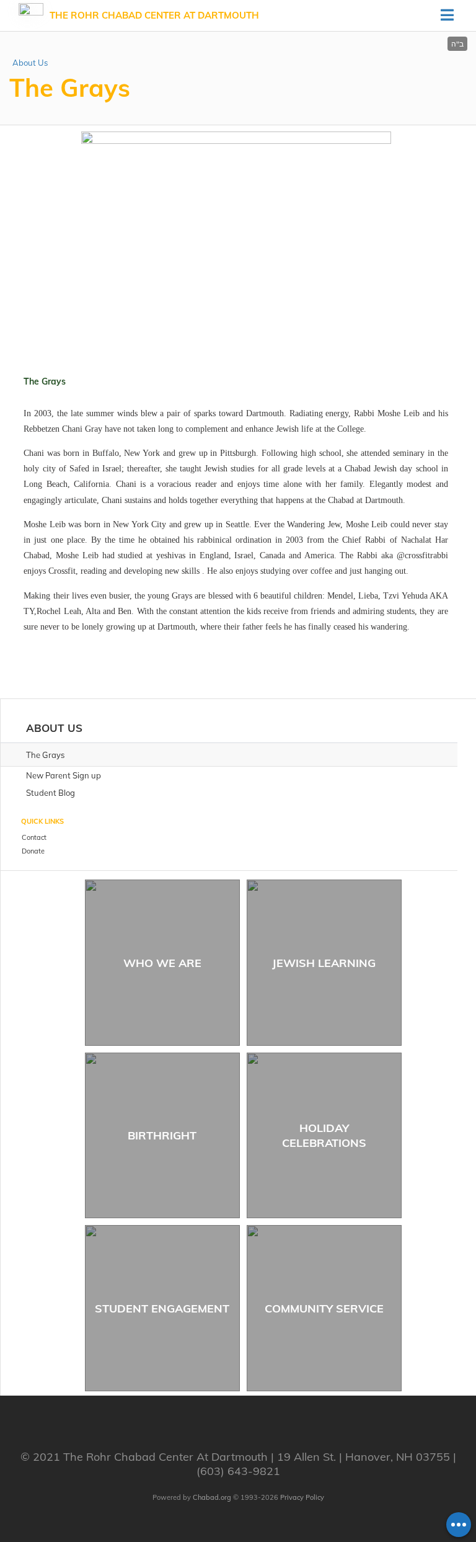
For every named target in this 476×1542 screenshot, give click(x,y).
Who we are (162, 963)
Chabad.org (212, 1497)
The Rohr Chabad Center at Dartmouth (154, 15)
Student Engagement (162, 1308)
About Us (30, 63)
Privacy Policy (302, 1497)
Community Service (324, 1308)
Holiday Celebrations (324, 1135)
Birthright (162, 1135)
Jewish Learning (324, 963)
